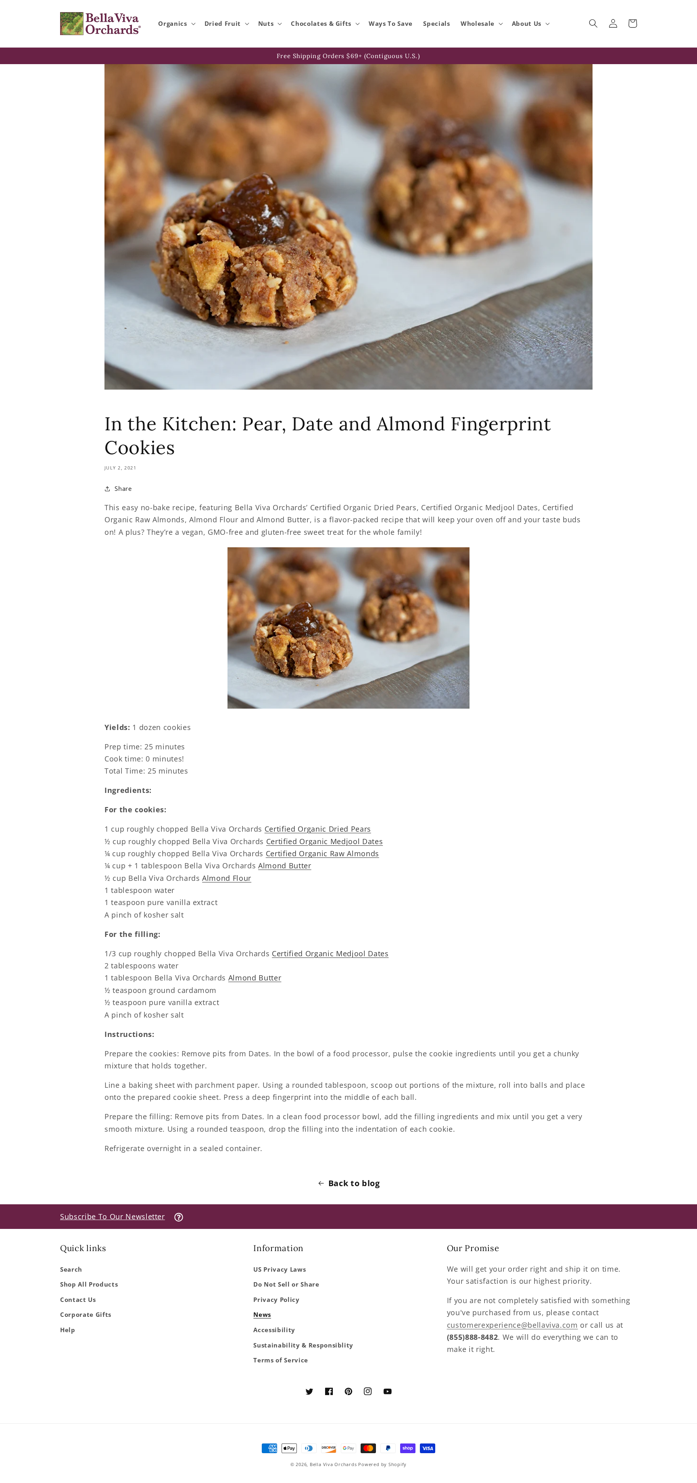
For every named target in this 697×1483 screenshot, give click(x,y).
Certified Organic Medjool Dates (324, 841)
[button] (176, 24)
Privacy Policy (276, 1299)
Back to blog (354, 1183)
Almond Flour (226, 878)
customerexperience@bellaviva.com (512, 1325)
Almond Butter (284, 865)
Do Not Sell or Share (286, 1284)
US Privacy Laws (279, 1269)
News (262, 1314)
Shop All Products (89, 1284)
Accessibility (274, 1330)
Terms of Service (280, 1360)
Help (67, 1330)
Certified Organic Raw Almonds (322, 853)
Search (71, 1269)
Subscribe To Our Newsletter (112, 1216)
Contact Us (78, 1299)
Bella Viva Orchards (333, 1464)
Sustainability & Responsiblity (303, 1345)
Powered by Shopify (382, 1464)
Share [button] (123, 488)
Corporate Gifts (85, 1314)
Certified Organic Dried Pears (318, 829)
